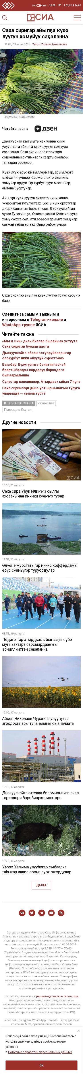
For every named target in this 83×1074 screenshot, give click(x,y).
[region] (41, 1050)
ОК (41, 1065)
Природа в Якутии (17, 410)
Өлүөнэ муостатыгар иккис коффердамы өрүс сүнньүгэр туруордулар (40, 568)
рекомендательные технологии (57, 996)
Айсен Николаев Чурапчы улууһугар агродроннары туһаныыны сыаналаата (38, 721)
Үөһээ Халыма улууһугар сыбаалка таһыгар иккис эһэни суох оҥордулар (36, 869)
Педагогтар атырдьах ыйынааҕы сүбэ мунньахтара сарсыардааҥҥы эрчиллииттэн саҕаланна (37, 644)
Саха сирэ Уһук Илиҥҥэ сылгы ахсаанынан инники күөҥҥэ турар (33, 493)
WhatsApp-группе (18, 324)
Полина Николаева (54, 44)
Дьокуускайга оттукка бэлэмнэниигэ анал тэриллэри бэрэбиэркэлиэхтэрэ (40, 795)
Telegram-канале (46, 319)
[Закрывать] (78, 1030)
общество (46, 403)
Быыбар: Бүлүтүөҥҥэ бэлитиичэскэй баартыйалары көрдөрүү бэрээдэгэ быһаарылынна (34, 369)
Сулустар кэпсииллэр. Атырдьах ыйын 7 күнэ (41, 382)
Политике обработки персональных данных (40, 1052)
